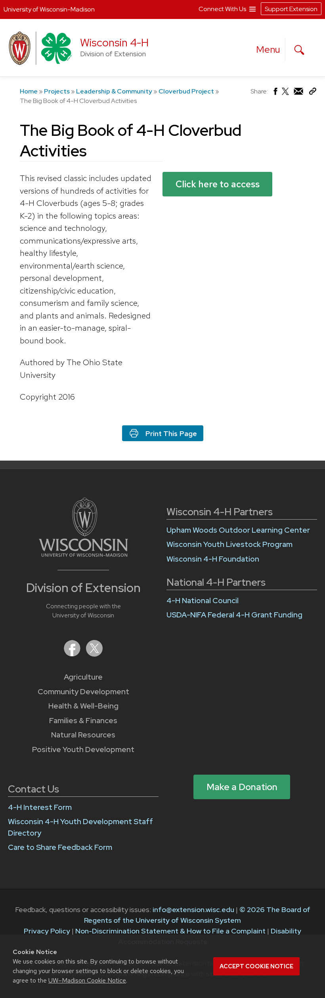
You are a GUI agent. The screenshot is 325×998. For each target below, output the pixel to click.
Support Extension (291, 9)
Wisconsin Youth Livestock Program (229, 544)
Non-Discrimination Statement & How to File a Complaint (170, 930)
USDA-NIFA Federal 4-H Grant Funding (234, 615)
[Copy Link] (312, 93)
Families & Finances (83, 721)
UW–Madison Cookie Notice (87, 980)
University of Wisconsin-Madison (49, 9)
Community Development (83, 692)
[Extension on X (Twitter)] (94, 654)
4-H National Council (202, 601)
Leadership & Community (114, 91)
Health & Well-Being (83, 706)
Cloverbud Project (186, 91)
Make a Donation (241, 787)
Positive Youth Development (83, 749)
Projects (57, 91)
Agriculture (83, 677)
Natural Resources (83, 735)
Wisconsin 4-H (114, 43)
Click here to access (218, 184)
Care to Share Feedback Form (60, 847)
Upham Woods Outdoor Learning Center (238, 530)
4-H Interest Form (40, 807)
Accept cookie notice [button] (256, 966)
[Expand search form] (299, 50)
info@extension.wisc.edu (193, 909)
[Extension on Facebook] (73, 654)
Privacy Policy (47, 930)
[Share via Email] (299, 93)
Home (29, 91)
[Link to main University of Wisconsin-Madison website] (83, 554)
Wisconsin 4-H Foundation (212, 559)
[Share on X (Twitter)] (286, 94)
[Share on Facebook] (275, 93)
